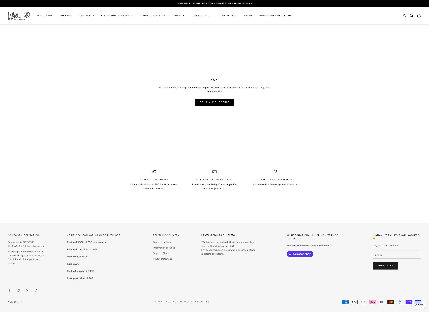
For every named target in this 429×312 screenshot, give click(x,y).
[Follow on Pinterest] (27, 290)
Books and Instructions (118, 15)
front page (45, 15)
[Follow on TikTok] (36, 290)
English (13, 302)
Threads (66, 15)
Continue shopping (214, 102)
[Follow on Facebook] (9, 290)
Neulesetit (87, 15)
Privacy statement (162, 258)
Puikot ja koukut (155, 15)
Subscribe (385, 265)
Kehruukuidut (203, 15)
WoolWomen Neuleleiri (276, 15)
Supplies (180, 15)
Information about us (164, 247)
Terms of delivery (162, 242)
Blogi (248, 15)
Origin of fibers (161, 253)
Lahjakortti (229, 15)
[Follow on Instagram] (18, 290)
